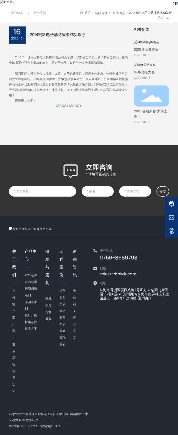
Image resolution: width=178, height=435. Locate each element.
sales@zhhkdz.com (144, 4)
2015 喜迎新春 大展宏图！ (150, 114)
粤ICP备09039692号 (23, 426)
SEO (57, 426)
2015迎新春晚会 (146, 50)
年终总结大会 (144, 72)
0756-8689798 (102, 4)
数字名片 (32, 420)
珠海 (22, 420)
